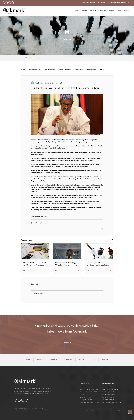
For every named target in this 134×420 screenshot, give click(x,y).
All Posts (23, 69)
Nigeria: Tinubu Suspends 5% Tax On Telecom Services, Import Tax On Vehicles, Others (34, 264)
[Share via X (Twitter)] (36, 223)
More (101, 69)
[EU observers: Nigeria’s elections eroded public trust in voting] (99, 251)
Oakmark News (79, 69)
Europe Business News (35, 69)
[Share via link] (46, 223)
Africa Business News (49, 69)
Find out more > (46, 393)
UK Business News (91, 69)
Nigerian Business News (65, 69)
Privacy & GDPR (115, 411)
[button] (111, 69)
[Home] (4, 2)
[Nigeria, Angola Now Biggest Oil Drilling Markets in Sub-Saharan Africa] (67, 251)
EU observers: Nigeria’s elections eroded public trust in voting (98, 264)
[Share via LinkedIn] (41, 223)
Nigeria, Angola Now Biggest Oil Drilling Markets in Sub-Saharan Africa (66, 264)
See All (111, 240)
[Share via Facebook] (32, 223)
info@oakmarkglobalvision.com (89, 402)
